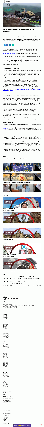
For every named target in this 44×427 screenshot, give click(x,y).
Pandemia (10, 284)
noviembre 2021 (6, 374)
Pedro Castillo (17, 284)
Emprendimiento (13, 280)
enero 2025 (5, 332)
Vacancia (31, 285)
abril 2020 (5, 388)
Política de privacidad (7, 400)
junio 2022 (5, 366)
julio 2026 (5, 312)
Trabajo (28, 285)
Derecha (14, 278)
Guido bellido (11, 281)
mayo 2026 (5, 314)
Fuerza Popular (35, 280)
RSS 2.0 (6, 423)
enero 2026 (5, 318)
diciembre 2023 (6, 346)
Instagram (5, 421)
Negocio (7, 284)
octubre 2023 (5, 348)
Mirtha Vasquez (35, 281)
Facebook (5, 418)
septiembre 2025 (6, 323)
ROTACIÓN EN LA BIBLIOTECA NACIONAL (9, 208)
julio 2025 (5, 325)
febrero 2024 (5, 344)
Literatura (31, 281)
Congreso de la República (29, 276)
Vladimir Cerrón (37, 285)
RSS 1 (4, 423)
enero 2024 (5, 345)
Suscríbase (5, 403)
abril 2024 (5, 342)
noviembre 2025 (6, 320)
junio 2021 (5, 380)
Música (4, 284)
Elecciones (33, 278)
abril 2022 (5, 368)
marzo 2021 (5, 383)
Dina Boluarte (20, 278)
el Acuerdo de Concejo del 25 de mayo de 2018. (28, 105)
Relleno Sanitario (23, 158)
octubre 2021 (5, 375)
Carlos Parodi (14, 276)
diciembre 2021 (6, 373)
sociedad (25, 285)
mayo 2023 (5, 354)
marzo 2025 (5, 329)
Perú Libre (28, 284)
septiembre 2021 (6, 376)
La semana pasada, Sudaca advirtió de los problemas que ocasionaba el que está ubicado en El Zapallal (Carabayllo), (21, 52)
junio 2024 (5, 339)
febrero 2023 (5, 357)
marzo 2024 (5, 343)
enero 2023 (5, 358)
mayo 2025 (5, 327)
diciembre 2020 (6, 386)
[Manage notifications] (41, 425)
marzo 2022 (5, 370)
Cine (17, 276)
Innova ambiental (6, 158)
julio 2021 (5, 378)
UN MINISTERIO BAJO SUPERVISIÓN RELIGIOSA (10, 254)
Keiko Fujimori (21, 281)
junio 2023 (5, 353)
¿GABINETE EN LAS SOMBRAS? (8, 239)
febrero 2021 (5, 384)
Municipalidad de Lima (15, 158)
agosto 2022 (5, 364)
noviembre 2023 (6, 347)
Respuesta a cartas (6, 415)
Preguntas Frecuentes (7, 401)
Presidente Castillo (7, 285)
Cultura (7, 278)
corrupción (37, 276)
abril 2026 (5, 315)
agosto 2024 (5, 337)
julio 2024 (5, 338)
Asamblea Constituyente (7, 276)
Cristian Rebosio (8, 210)
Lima (28, 281)
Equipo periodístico (7, 396)
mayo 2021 (5, 381)
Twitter (4, 419)
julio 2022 (5, 365)
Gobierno (5, 282)
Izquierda (16, 281)
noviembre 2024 (6, 334)
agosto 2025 (5, 324)
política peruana (36, 284)
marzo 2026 (5, 316)
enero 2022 (5, 372)
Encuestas (21, 280)
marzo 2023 (5, 356)
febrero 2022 (5, 371)
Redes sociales (21, 285)
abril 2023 (5, 355)
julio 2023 (5, 352)
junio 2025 (5, 326)
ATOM (9, 423)
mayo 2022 (5, 367)
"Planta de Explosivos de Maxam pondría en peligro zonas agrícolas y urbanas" (17, 182)
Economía (25, 278)
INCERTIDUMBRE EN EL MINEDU (8, 270)
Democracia (11, 278)
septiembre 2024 (6, 336)
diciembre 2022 (6, 359)
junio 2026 (5, 313)
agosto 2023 (5, 351)
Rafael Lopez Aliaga (15, 285)
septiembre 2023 (6, 349)
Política (31, 284)
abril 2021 (5, 382)
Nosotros (5, 402)
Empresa (18, 280)
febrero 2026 (5, 317)
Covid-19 (4, 278)
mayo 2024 (5, 341)
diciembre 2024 (6, 333)
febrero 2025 (5, 330)
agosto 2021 (5, 377)
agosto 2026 (5, 310)
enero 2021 (5, 385)
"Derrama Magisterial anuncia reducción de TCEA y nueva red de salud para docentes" (18, 193)
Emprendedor (8, 280)
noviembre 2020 (6, 387)
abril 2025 (5, 328)
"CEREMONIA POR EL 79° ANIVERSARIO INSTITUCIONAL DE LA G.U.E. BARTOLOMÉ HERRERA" (17, 172)
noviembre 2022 (6, 361)
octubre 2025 (5, 322)
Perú (24, 284)
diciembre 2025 (6, 319)
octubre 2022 (5, 362)
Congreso (20, 276)
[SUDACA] (7, 1)
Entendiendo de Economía (27, 280)
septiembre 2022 (6, 363)
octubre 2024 (5, 335)
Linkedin (4, 420)
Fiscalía (32, 280)
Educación (29, 278)
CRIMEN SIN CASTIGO (6, 224)
